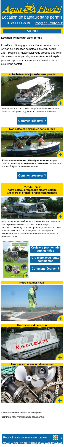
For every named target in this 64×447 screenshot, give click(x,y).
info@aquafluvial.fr (49, 23)
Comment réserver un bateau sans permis (22, 417)
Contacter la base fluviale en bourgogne (21, 412)
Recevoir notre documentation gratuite (25, 437)
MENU (32, 31)
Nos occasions (31, 344)
